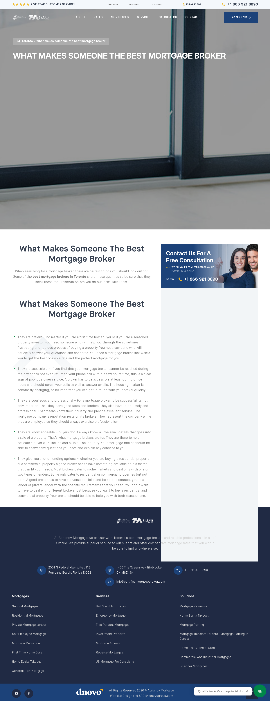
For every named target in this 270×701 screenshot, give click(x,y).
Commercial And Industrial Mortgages (205, 657)
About (80, 17)
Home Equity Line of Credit (198, 648)
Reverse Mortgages (109, 652)
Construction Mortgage (28, 671)
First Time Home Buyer (28, 652)
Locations (156, 5)
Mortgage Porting (192, 625)
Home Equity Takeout (26, 661)
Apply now (239, 17)
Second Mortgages (25, 606)
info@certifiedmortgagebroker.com (140, 581)
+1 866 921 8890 (243, 4)
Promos (113, 5)
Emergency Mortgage (111, 615)
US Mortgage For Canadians (115, 661)
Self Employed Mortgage (29, 634)
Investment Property (110, 634)
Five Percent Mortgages (112, 625)
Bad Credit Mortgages (111, 606)
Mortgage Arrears (108, 643)
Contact (192, 17)
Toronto (27, 41)
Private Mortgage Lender (29, 625)
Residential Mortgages (27, 615)
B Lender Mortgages (194, 666)
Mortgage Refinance (26, 643)
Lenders (134, 5)
